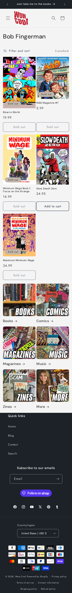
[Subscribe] (57, 479)
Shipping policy (28, 588)
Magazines (12, 364)
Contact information (48, 582)
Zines (7, 406)
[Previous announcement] (7, 4)
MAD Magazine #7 (47, 102)
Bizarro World (11, 112)
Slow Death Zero (46, 188)
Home (12, 426)
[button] (8, 18)
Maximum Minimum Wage (18, 260)
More (40, 406)
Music (41, 364)
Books (8, 321)
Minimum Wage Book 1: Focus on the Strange (17, 190)
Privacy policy (59, 576)
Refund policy (48, 588)
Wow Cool (20, 576)
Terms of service (25, 582)
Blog (11, 436)
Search (12, 453)
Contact (13, 444)
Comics (42, 321)
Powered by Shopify (37, 576)
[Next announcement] (64, 4)
